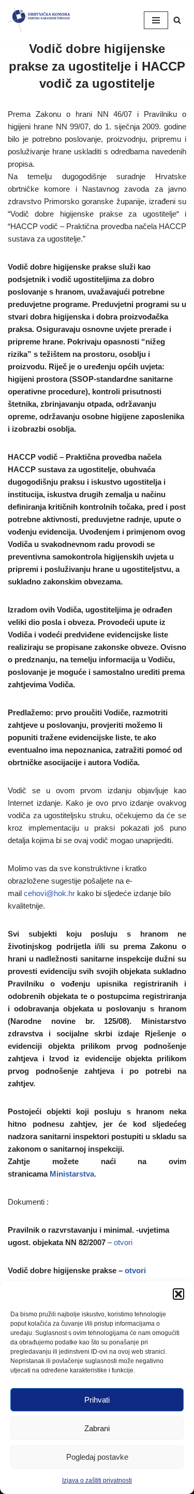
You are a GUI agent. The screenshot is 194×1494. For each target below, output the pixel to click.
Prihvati (97, 1399)
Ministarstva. (73, 1173)
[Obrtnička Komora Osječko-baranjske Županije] (39, 20)
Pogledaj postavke (97, 1456)
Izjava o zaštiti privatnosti (97, 1480)
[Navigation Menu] (156, 20)
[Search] (177, 20)
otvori (123, 1242)
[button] (178, 1294)
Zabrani (97, 1428)
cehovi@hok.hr (49, 893)
